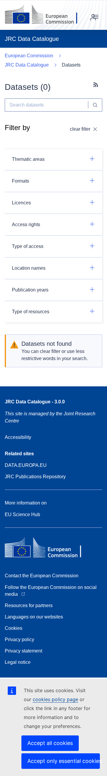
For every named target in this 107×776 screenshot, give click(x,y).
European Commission (29, 55)
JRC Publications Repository (35, 476)
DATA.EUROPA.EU (26, 465)
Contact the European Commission (41, 575)
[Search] (95, 105)
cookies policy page (55, 699)
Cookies (13, 628)
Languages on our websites (34, 616)
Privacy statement (23, 650)
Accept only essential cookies (63, 761)
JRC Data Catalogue (27, 64)
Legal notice (18, 662)
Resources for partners (29, 605)
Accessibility (18, 437)
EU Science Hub (22, 514)
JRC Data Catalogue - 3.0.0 (35, 401)
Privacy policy (19, 639)
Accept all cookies (50, 743)
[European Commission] (45, 15)
